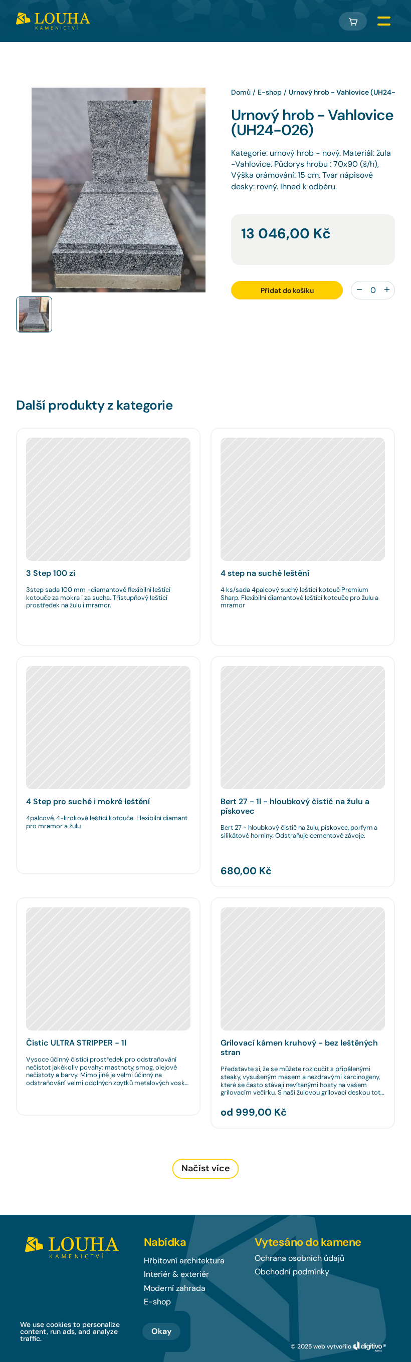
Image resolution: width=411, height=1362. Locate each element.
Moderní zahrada (175, 1288)
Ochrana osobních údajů (299, 1258)
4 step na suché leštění (265, 573)
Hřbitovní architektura (184, 1260)
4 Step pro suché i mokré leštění (88, 801)
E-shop (270, 92)
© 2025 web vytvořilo (321, 1346)
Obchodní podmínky (292, 1271)
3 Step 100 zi (50, 573)
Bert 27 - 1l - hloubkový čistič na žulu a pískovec (296, 806)
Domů (241, 92)
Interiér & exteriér (176, 1274)
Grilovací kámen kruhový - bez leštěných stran (300, 1048)
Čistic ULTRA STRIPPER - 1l (76, 1043)
